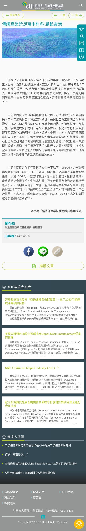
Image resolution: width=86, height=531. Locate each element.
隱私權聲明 (11, 492)
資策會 (37, 497)
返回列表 (15, 15)
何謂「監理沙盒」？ (16, 454)
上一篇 (59, 15)
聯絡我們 (10, 497)
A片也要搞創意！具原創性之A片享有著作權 (30, 472)
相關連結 (10, 503)
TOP (79, 510)
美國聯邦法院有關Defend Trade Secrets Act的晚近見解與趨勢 (41, 463)
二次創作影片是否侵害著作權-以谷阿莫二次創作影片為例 (38, 445)
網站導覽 (67, 492)
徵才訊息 (38, 492)
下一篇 (73, 15)
